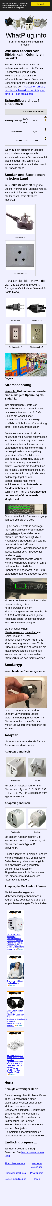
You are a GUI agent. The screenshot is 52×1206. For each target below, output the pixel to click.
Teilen (37, 1179)
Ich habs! (40, 4)
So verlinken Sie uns (15, 1179)
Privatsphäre (36, 1173)
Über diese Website (15, 1163)
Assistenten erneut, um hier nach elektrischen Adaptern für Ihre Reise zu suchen (25, 90)
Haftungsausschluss (15, 1173)
